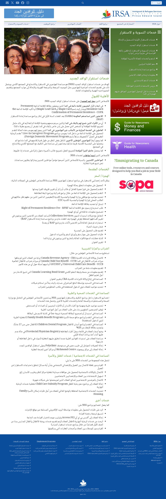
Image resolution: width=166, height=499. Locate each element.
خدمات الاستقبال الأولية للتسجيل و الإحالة (136, 39)
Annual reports (156, 460)
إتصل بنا (159, 463)
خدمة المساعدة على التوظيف (49, 446)
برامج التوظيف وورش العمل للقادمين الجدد (45, 448)
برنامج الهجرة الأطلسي (50, 453)
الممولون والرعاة (157, 458)
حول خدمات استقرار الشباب (75, 446)
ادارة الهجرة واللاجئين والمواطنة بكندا (59, 491)
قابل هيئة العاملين (157, 448)
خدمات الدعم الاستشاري (144, 80)
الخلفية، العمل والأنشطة (155, 446)
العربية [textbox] (159, 3)
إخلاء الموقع (83, 494)
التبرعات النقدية (131, 466)
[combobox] (156, 3)
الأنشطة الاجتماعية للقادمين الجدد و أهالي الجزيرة (123, 453)
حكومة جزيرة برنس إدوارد (76, 491)
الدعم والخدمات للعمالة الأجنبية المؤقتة (138, 58)
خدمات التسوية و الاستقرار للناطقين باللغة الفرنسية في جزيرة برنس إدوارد (137, 52)
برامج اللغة (103, 24)
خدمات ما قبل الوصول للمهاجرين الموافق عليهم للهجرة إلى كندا (135, 92)
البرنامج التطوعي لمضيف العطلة (127, 451)
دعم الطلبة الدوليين (147, 64)
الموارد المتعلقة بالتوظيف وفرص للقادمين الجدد (44, 451)
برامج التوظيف (49, 24)
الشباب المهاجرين (74, 24)
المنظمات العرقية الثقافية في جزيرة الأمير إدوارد (123, 461)
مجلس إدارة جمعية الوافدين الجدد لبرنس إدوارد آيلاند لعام (149, 454)
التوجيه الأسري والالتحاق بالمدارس (74, 448)
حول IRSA (156, 24)
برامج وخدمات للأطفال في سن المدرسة (72, 451)
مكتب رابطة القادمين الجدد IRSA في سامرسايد (149, 451)
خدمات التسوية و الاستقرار (18, 24)
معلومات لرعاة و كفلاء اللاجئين (142, 75)
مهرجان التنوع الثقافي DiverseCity (125, 464)
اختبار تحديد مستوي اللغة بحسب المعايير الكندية (96, 446)
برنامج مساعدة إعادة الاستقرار (142, 69)
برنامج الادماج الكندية (129, 446)
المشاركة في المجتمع (125, 24)
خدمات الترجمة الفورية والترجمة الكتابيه (98, 448)
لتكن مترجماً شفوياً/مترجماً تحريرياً (100, 451)
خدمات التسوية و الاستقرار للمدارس (73, 453)
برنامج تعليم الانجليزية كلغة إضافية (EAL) (97, 453)
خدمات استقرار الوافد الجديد (142, 45)
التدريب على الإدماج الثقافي (128, 459)
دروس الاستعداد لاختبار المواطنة (140, 86)
